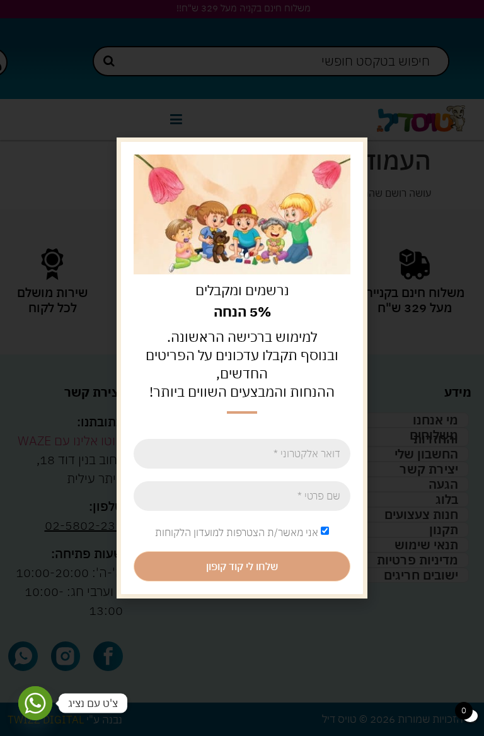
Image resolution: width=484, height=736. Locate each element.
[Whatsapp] (35, 703)
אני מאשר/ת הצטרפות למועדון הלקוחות (236, 531)
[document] (242, 368)
